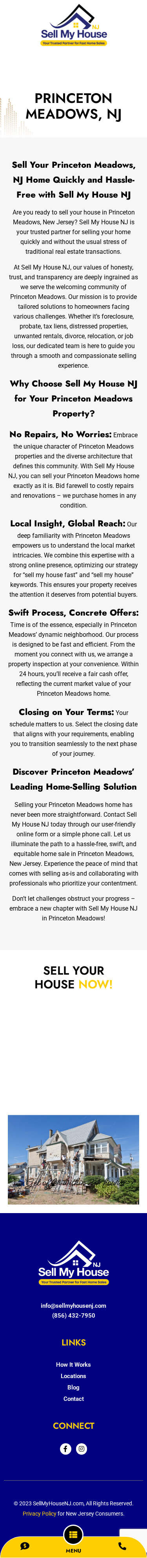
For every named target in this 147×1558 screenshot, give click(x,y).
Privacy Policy (39, 1513)
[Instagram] (81, 1449)
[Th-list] (73, 1535)
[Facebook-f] (65, 1449)
